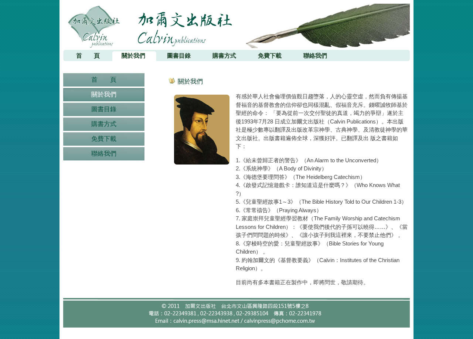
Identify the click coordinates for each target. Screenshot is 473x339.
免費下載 (103, 138)
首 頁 (103, 79)
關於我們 (103, 94)
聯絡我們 (103, 153)
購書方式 (103, 124)
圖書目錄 (103, 109)
